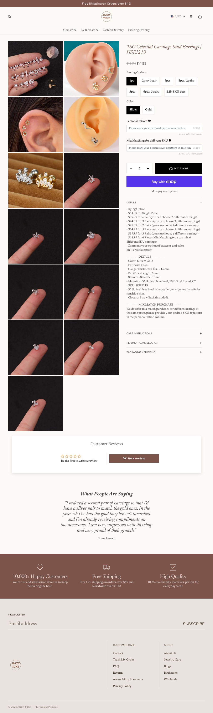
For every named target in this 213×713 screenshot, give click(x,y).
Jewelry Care (172, 659)
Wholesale (170, 679)
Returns (118, 673)
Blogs (167, 666)
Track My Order (123, 659)
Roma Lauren (106, 538)
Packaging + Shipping (140, 352)
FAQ (116, 666)
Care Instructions (139, 333)
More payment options (164, 191)
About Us (170, 653)
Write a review (134, 458)
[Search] (9, 16)
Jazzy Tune (24, 707)
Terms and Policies (46, 707)
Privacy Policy (122, 686)
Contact (118, 653)
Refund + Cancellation (142, 343)
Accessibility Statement (128, 679)
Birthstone (171, 673)
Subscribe (194, 623)
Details (131, 202)
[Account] (191, 16)
